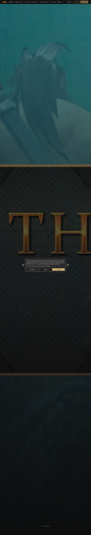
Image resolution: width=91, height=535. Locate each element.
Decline (45, 269)
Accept (58, 269)
